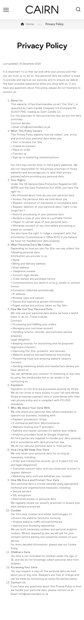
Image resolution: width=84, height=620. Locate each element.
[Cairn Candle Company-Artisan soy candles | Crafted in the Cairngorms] (42, 9)
